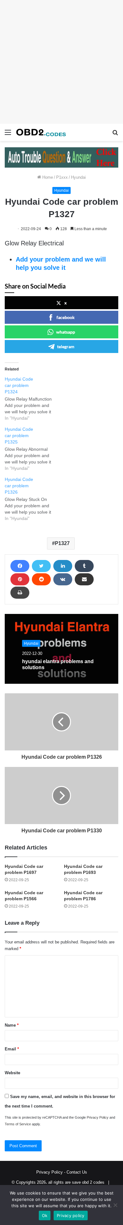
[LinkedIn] (62, 566)
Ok (45, 1215)
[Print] (19, 593)
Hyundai (78, 177)
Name (12, 1025)
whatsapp (65, 332)
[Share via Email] (84, 579)
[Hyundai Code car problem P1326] (31, 499)
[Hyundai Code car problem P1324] (31, 398)
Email (12, 1049)
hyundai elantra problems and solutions (58, 664)
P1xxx (62, 177)
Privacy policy (71, 1215)
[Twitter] (41, 566)
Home (47, 177)
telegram (65, 346)
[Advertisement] (61, 62)
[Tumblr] (84, 566)
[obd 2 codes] (41, 132)
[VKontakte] (62, 579)
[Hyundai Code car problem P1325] (31, 448)
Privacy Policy (97, 1117)
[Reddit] (41, 579)
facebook (65, 317)
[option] (61, 649)
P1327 (62, 543)
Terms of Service (18, 1124)
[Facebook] (19, 566)
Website (12, 1072)
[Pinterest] (19, 579)
